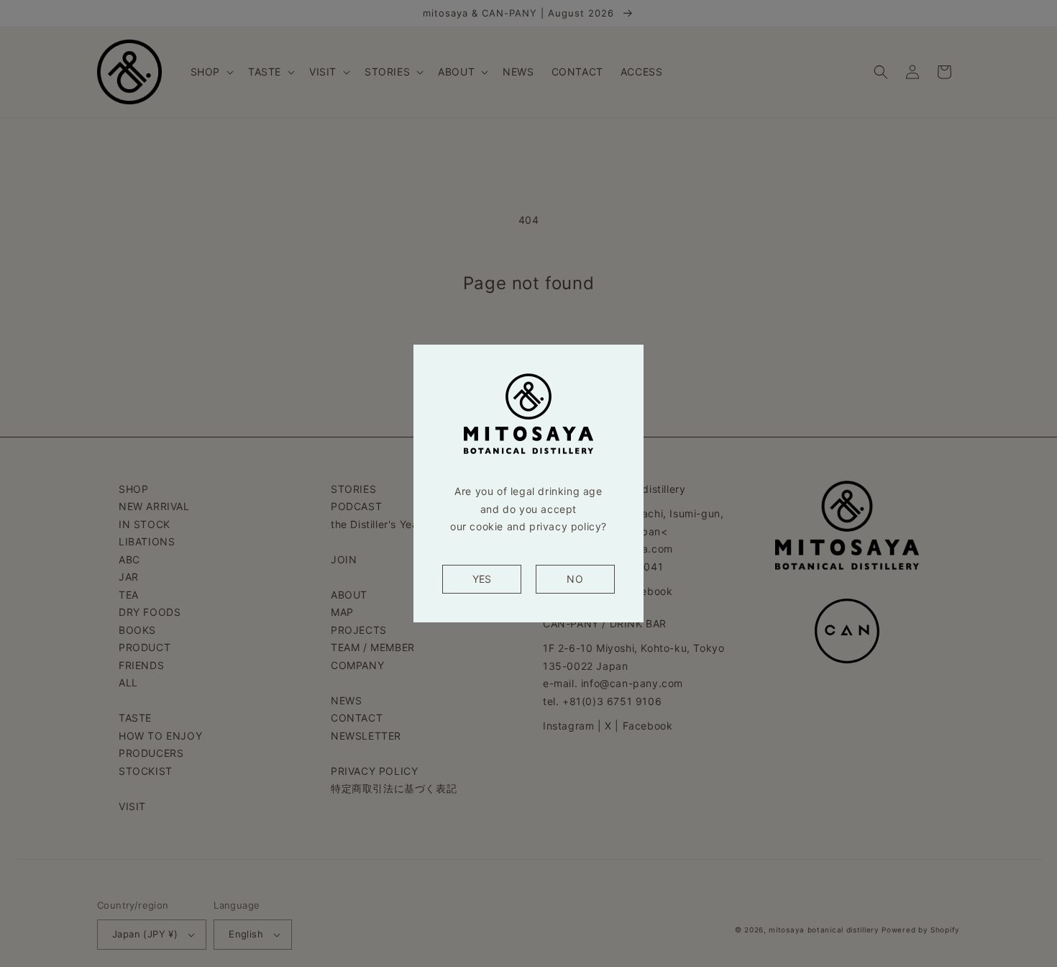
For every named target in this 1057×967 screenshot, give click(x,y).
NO (575, 579)
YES (481, 579)
